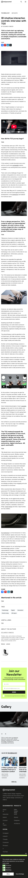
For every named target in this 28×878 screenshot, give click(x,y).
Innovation (20, 610)
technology (15, 194)
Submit (5, 817)
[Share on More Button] (13, 45)
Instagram (5, 833)
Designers (17, 820)
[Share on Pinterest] (5, 45)
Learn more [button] (5, 863)
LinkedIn (5, 836)
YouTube (5, 851)
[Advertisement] (15, 7)
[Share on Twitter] (10, 45)
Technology (5, 13)
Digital (13, 610)
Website (3, 644)
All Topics (5, 824)
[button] (3, 865)
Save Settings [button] (20, 874)
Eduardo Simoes (8, 26)
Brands (16, 817)
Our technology (5, 533)
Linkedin (8, 644)
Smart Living (5, 613)
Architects (17, 823)
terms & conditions (20, 695)
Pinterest (5, 845)
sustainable (15, 165)
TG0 (2, 601)
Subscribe (5, 814)
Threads (5, 839)
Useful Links (6, 620)
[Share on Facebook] (2, 45)
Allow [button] (8, 874)
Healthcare (5, 774)
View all (14, 781)
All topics (14, 613)
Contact (5, 820)
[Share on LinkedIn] (8, 45)
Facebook (6, 842)
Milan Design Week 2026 (16, 812)
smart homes (8, 506)
